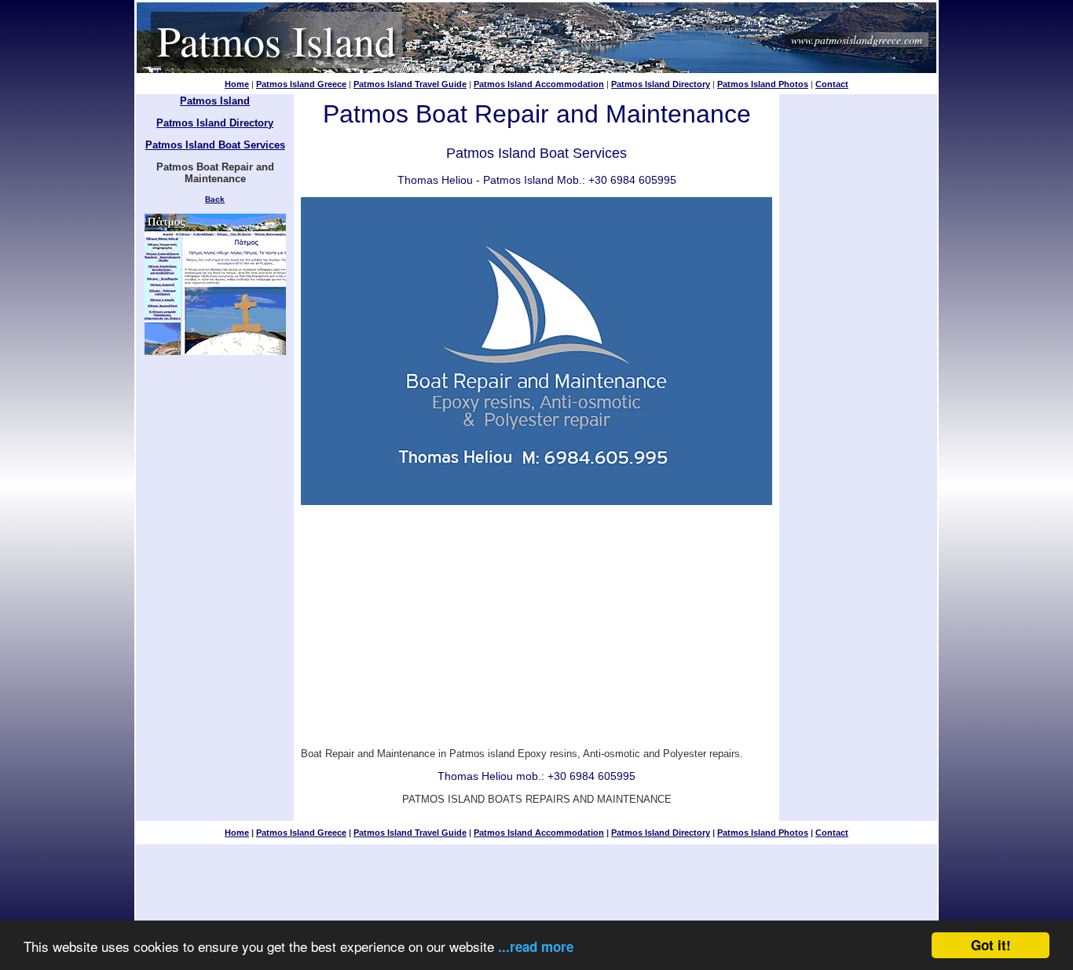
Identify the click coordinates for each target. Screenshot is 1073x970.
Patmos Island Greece (301, 84)
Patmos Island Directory (660, 84)
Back (215, 199)
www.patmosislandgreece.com (856, 39)
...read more (535, 946)
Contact (831, 84)
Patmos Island (276, 40)
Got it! (991, 944)
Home (237, 84)
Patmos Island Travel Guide (410, 84)
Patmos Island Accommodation (539, 84)
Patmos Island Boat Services (215, 145)
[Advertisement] (536, 621)
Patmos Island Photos (762, 84)
